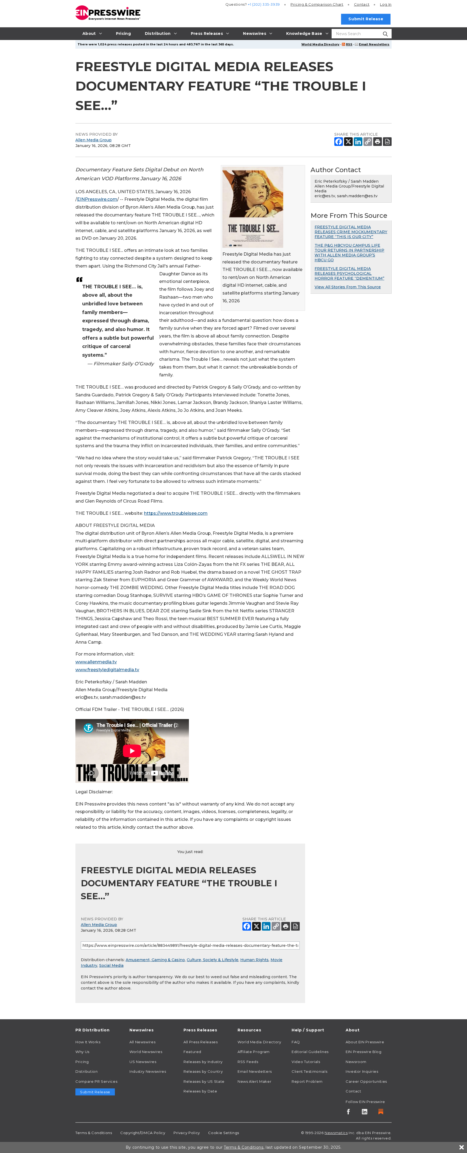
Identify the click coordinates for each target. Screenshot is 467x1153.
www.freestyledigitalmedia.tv (107, 669)
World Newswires (145, 1052)
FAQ (296, 1042)
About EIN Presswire (365, 1042)
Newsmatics (336, 1133)
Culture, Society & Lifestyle (212, 959)
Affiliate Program (254, 1052)
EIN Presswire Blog (364, 1052)
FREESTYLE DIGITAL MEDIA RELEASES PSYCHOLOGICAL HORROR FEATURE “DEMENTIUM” (349, 273)
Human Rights (254, 959)
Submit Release (365, 18)
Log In (386, 4)
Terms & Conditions (93, 1133)
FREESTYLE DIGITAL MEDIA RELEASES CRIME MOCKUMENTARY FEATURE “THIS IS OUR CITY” (351, 232)
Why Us (82, 1052)
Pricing (317, 4)
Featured (192, 1052)
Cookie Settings (223, 1133)
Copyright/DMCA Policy (142, 1133)
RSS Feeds (248, 1062)
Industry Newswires (147, 1071)
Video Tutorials (306, 1062)
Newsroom (356, 1062)
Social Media (111, 965)
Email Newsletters (374, 44)
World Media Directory (320, 44)
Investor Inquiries (362, 1071)
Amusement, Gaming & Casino (155, 959)
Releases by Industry (203, 1062)
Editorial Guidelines (310, 1052)
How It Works (88, 1042)
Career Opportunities (366, 1081)
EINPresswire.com (97, 199)
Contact (361, 4)
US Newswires (142, 1062)
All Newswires (142, 1042)
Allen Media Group (93, 140)
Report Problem (307, 1081)
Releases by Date (200, 1091)
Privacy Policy (187, 1133)
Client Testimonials (309, 1071)
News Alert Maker (254, 1081)
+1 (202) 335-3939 (264, 4)
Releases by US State (204, 1081)
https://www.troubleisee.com (176, 513)
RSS (349, 44)
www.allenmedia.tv (96, 661)
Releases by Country (203, 1071)
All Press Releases (201, 1042)
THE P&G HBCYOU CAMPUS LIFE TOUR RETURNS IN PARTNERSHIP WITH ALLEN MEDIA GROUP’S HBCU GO (349, 252)
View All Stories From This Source (348, 287)
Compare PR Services (96, 1081)
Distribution (86, 1071)
